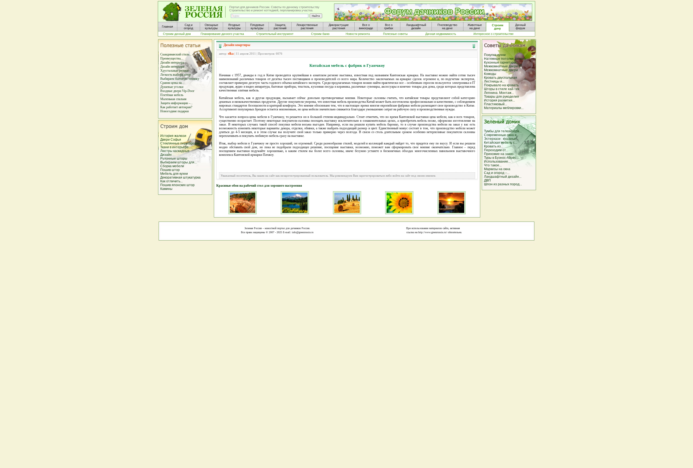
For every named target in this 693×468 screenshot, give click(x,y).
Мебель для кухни (174, 174)
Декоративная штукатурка (180, 177)
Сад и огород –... (496, 173)
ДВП (487, 180)
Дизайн (166, 155)
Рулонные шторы (173, 158)
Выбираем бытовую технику (179, 79)
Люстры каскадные (174, 151)
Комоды (490, 74)
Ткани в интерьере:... (176, 147)
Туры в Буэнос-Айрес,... (501, 158)
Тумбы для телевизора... (503, 131)
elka (231, 53)
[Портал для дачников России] (194, 12)
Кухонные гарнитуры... (501, 62)
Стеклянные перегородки (180, 143)
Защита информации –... (176, 103)
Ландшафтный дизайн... (502, 177)
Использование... (497, 161)
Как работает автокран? (176, 107)
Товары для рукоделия (501, 96)
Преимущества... (171, 58)
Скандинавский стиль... (176, 54)
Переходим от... (496, 150)
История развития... (499, 100)
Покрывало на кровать (501, 85)
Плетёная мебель (171, 95)
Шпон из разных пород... (503, 184)
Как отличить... (171, 181)
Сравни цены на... (172, 83)
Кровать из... (493, 146)
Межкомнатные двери (501, 70)
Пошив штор (170, 170)
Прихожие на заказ (499, 154)
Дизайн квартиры (237, 45)
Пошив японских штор (177, 185)
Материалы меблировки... (504, 108)
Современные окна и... (501, 135)
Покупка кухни (495, 55)
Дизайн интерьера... (173, 66)
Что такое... (493, 165)
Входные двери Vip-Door (177, 91)
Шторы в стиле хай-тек (501, 89)
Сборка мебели (172, 166)
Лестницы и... (494, 81)
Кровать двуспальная (500, 78)
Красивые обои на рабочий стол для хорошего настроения (259, 185)
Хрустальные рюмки (174, 70)
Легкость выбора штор (175, 75)
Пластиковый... (495, 104)
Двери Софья (170, 139)
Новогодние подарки (174, 111)
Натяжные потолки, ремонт (505, 59)
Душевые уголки (171, 87)
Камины (166, 189)
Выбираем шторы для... (178, 162)
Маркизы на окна (497, 169)
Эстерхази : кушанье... (501, 139)
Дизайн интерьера (172, 62)
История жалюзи (173, 136)
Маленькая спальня (173, 99)
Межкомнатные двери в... (503, 66)
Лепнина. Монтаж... (499, 93)
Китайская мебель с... (500, 142)
